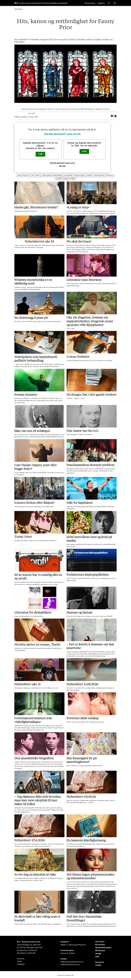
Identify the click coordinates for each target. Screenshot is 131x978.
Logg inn (101, 3)
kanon (89, 175)
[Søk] (109, 3)
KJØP (40, 154)
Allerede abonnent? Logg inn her (62, 133)
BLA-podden (100, 944)
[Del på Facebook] (111, 115)
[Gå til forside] (16, 3)
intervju (109, 175)
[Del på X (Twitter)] (115, 115)
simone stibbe (69, 179)
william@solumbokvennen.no (72, 961)
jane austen (99, 175)
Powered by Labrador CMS (65, 975)
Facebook (20, 958)
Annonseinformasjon (103, 947)
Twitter (19, 961)
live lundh (35, 175)
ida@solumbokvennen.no (70, 964)
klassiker (68, 175)
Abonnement (90, 3)
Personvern (99, 962)
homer (58, 179)
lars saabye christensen (52, 175)
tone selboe (79, 175)
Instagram (21, 964)
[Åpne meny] (114, 3)
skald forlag (23, 175)
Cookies (98, 965)
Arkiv (97, 956)
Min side (62, 166)
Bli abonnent (100, 950)
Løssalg (98, 953)
